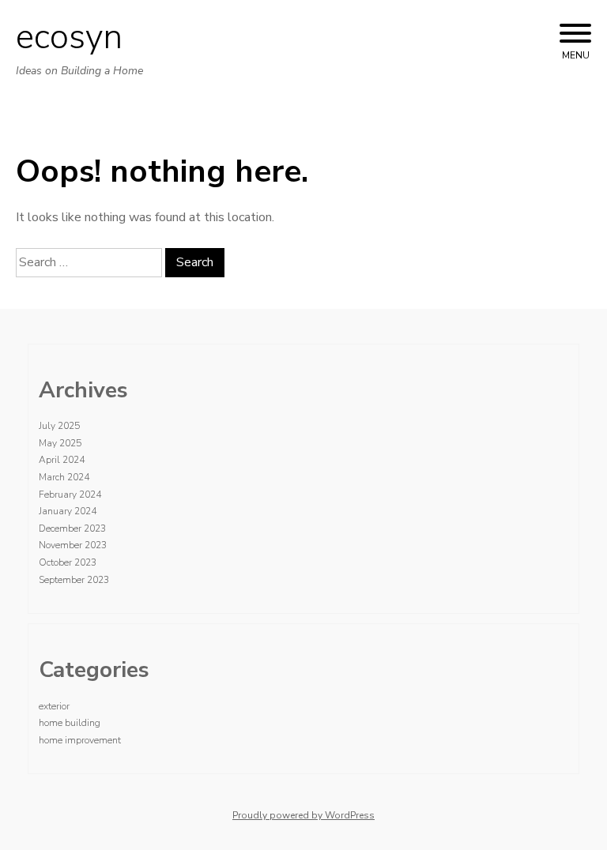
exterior (54, 706)
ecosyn (69, 37)
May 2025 (60, 443)
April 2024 (62, 459)
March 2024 (64, 477)
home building (69, 722)
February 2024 (70, 494)
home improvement (80, 740)
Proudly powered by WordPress (303, 815)
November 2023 (73, 545)
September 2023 (74, 580)
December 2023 (72, 528)
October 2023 (67, 562)
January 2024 (67, 511)
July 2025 (59, 425)
